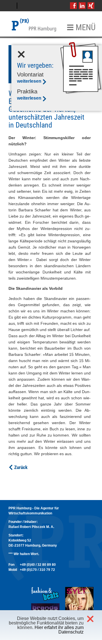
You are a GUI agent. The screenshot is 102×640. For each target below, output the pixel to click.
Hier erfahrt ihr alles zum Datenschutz (59, 629)
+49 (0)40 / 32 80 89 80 (38, 565)
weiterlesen (29, 81)
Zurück (20, 467)
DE (10, 6)
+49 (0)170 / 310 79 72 (37, 570)
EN (24, 6)
